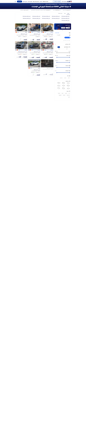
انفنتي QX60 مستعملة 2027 (65, 16)
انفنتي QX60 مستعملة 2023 (27, 16)
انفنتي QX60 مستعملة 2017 (65, 20)
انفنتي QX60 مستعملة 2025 (46, 16)
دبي (69, 93)
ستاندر (69, 77)
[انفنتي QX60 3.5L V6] (47, 32)
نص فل (65, 77)
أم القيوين (60, 95)
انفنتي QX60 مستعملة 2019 (36, 18)
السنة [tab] (68, 13)
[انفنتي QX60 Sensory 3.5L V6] (21, 50)
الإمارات (55, 1)
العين (69, 97)
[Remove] (69, 37)
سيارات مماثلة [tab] (60, 13)
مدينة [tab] (65, 13)
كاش (67, 48)
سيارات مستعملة (45, 1)
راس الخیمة (68, 95)
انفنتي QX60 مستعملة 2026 (56, 16)
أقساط (41, 1)
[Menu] (15, 1)
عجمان (62, 93)
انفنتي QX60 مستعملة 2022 (65, 18)
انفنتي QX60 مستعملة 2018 (27, 18)
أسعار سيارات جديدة (36, 1)
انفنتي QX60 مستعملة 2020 (46, 18)
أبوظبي (66, 93)
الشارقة (64, 95)
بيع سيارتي (19, 1)
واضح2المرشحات (57, 32)
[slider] (69, 52)
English (59, 1)
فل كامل (61, 77)
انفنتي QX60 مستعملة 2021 (56, 18)
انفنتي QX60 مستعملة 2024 (36, 16)
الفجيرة (59, 93)
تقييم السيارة (30, 1)
